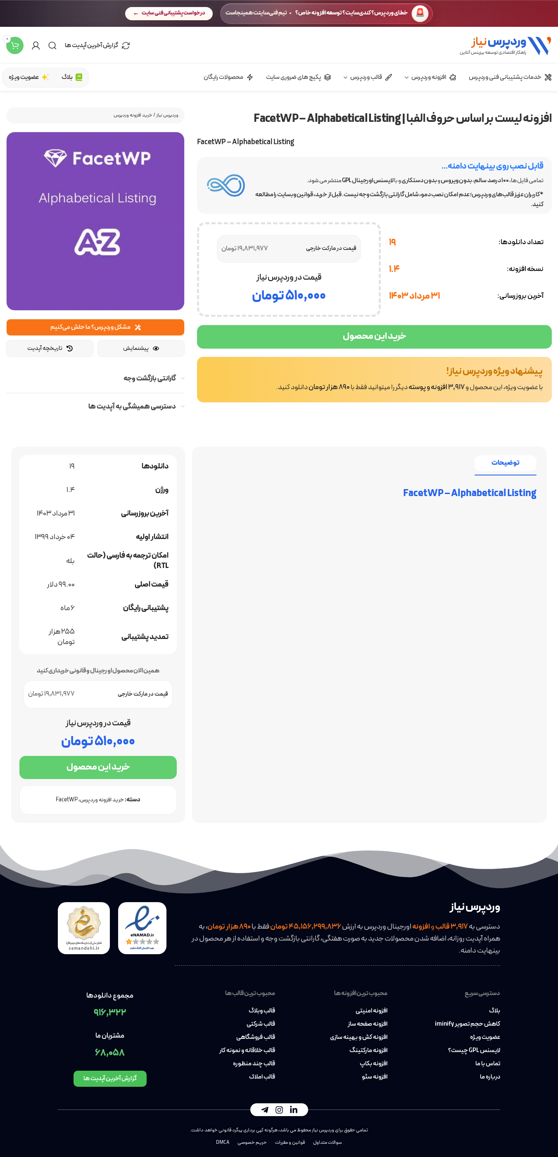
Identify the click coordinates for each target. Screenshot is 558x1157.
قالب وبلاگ (262, 1011)
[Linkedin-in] (294, 1110)
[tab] (506, 463)
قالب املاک (262, 1077)
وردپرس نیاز (167, 115)
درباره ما (490, 1077)
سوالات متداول (327, 1142)
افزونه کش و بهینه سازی (358, 1037)
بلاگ (494, 1011)
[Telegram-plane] (265, 1110)
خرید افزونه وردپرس (133, 115)
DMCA (222, 1142)
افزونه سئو (374, 1077)
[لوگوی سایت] (505, 44)
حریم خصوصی (252, 1142)
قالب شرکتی (261, 1024)
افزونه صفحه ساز (367, 1024)
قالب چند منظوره (254, 1064)
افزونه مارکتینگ (368, 1051)
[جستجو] (52, 45)
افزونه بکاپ (373, 1064)
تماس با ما (487, 1064)
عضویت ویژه (485, 1037)
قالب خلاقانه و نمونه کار (247, 1051)
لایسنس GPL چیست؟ (474, 1051)
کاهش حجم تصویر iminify (467, 1024)
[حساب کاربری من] (36, 45)
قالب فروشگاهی (255, 1037)
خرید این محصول (374, 336)
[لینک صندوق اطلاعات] (374, 379)
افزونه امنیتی (371, 1011)
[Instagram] (279, 1110)
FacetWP (67, 800)
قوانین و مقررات (290, 1142)
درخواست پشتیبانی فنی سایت (173, 13)
